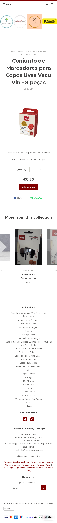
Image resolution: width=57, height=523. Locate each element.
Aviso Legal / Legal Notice (14, 467)
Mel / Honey (28, 381)
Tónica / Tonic (28, 391)
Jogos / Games (28, 373)
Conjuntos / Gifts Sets (28, 352)
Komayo (28, 377)
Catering (28, 331)
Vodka (28, 402)
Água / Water (28, 316)
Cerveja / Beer (28, 334)
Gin (28, 370)
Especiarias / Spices (28, 363)
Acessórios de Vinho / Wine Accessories (29, 53)
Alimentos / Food (28, 323)
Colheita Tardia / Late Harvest (28, 348)
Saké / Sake (28, 388)
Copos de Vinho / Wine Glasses (28, 355)
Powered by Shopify (44, 503)
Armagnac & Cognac (28, 327)
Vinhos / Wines (28, 395)
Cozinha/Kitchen (28, 359)
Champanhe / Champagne (28, 338)
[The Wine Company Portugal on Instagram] (32, 420)
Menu (9, 4)
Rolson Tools (28, 384)
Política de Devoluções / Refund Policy (20, 462)
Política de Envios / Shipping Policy (36, 465)
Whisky (28, 406)
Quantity (21, 169)
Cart (47, 4)
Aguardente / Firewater (28, 320)
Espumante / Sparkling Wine (28, 366)
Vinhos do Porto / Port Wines (28, 399)
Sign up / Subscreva (26, 482)
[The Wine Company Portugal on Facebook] (25, 420)
